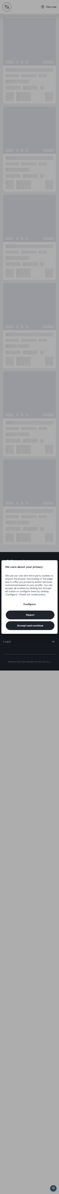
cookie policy (38, 594)
